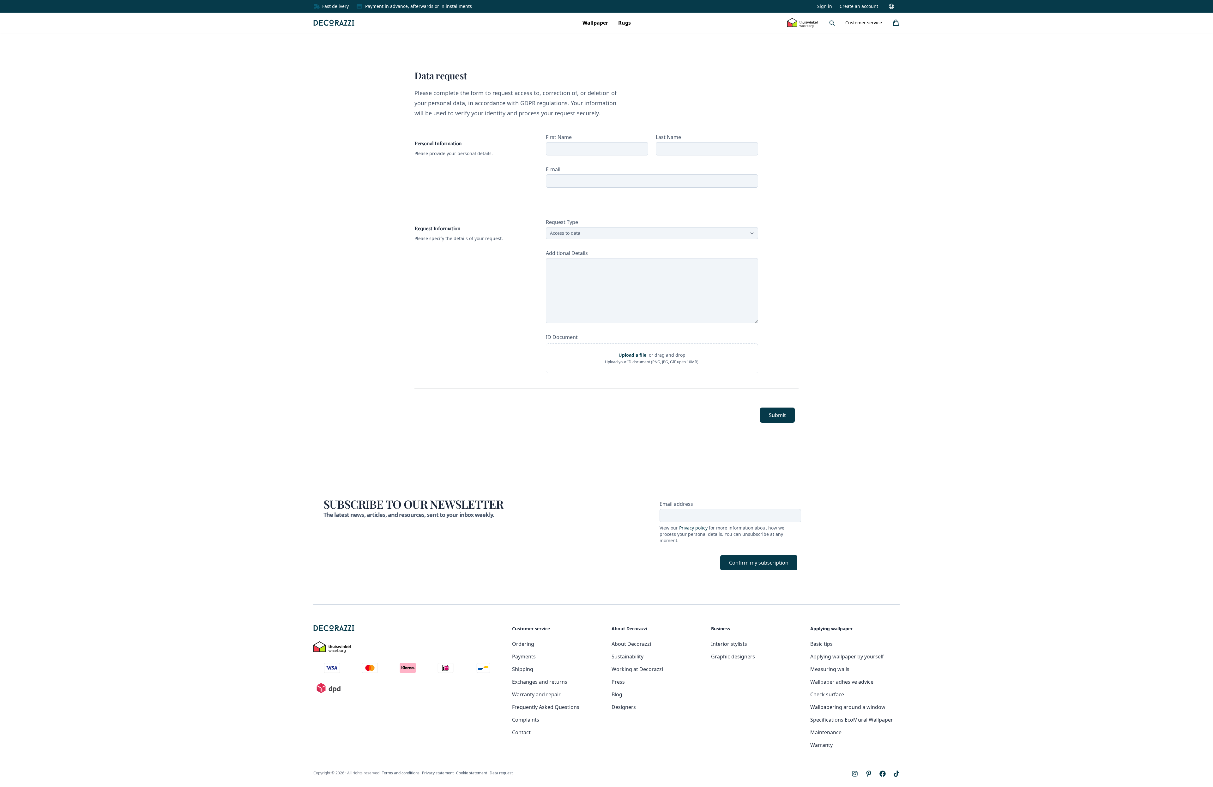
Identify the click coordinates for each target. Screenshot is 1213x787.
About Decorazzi (631, 643)
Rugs (624, 22)
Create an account (859, 6)
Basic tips (821, 643)
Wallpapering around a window (847, 707)
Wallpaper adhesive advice (841, 681)
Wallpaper (595, 22)
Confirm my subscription (758, 562)
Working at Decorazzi (637, 669)
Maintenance (826, 732)
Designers (624, 707)
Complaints (525, 719)
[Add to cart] (896, 22)
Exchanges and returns (539, 681)
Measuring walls (829, 669)
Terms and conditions (400, 773)
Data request (501, 773)
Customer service (863, 23)
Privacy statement (438, 773)
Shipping (522, 669)
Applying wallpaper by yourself (847, 656)
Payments (524, 656)
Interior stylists (729, 643)
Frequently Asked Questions (545, 707)
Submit (777, 415)
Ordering (523, 643)
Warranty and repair (536, 694)
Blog (617, 694)
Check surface (827, 694)
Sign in (824, 6)
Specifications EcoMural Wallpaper (851, 719)
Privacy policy (693, 528)
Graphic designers (733, 656)
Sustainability (627, 656)
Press (618, 681)
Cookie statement (471, 773)
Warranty (821, 745)
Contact (521, 732)
